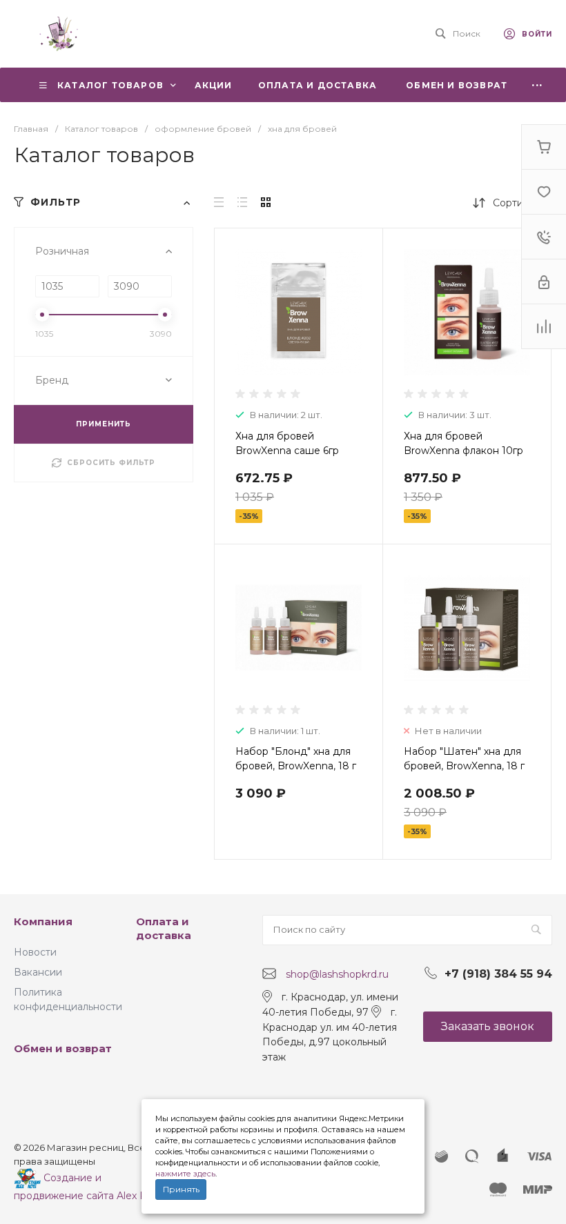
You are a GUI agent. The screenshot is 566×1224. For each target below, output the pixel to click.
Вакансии (38, 972)
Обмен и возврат (63, 1048)
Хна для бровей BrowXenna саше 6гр (287, 443)
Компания (43, 921)
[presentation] (226, 321)
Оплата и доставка (163, 928)
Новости (35, 952)
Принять (181, 1189)
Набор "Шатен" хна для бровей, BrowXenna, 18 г (464, 758)
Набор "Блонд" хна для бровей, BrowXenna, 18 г (295, 758)
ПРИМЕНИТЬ (103, 423)
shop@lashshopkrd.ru (337, 974)
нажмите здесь (185, 1173)
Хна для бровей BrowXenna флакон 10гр (463, 443)
